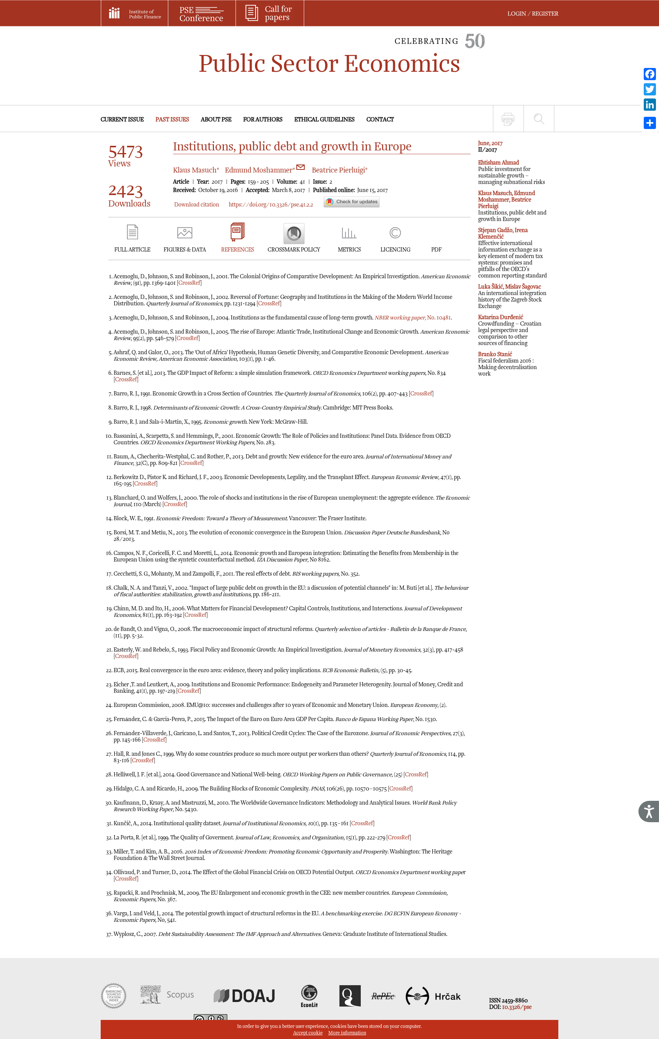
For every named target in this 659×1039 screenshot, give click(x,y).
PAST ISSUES (172, 119)
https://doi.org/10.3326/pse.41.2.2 (271, 205)
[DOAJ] (244, 1007)
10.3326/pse (517, 1007)
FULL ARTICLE (132, 250)
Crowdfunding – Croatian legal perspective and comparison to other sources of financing (510, 330)
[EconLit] (310, 1007)
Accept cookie (308, 1033)
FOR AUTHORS (263, 119)
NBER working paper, (400, 318)
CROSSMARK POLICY (294, 250)
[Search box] (539, 118)
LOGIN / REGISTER (533, 14)
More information (347, 1033)
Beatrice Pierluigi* (340, 170)
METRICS (349, 250)
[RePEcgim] (383, 1007)
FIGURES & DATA (185, 250)
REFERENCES (237, 250)
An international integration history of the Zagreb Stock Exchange (512, 297)
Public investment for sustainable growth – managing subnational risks (511, 173)
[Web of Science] (114, 1007)
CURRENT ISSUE (122, 119)
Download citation (196, 205)
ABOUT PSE (216, 119)
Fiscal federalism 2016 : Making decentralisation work (507, 364)
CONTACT (380, 119)
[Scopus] (167, 1007)
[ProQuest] (350, 1007)
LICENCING (395, 250)
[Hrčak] (433, 1007)
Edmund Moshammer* (261, 170)
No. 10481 (438, 318)
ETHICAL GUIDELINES (324, 119)
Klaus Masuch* (196, 170)
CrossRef (189, 283)
